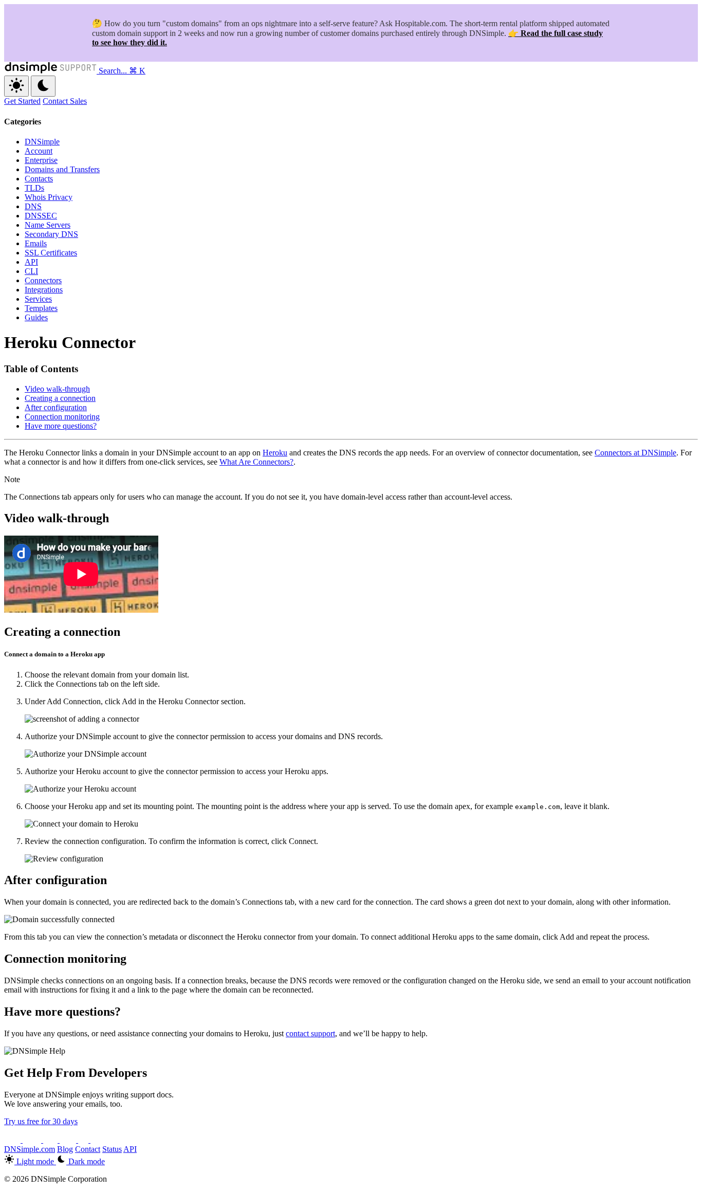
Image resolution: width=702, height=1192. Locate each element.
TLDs (34, 188)
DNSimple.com (29, 1149)
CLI (31, 271)
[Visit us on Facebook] (84, 1139)
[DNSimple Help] (51, 70)
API (31, 262)
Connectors (43, 280)
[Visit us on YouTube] (33, 1139)
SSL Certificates (51, 252)
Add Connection (74, 701)
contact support (310, 1033)
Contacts (39, 178)
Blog (65, 1149)
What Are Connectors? (256, 461)
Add (129, 701)
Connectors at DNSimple (635, 452)
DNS (33, 206)
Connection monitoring (62, 416)
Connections (39, 496)
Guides (36, 317)
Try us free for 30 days (41, 1121)
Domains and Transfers (62, 169)
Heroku (275, 452)
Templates (41, 308)
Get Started (22, 101)
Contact (87, 1149)
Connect (302, 841)
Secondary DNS (51, 234)
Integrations (44, 289)
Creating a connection (60, 398)
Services (38, 299)
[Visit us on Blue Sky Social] (69, 1139)
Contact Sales (65, 101)
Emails (36, 243)
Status (112, 1149)
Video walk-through (57, 388)
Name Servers (47, 225)
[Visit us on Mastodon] (97, 1139)
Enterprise (41, 160)
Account (38, 150)
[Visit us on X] (13, 1139)
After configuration (56, 407)
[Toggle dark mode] (43, 86)
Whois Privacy (48, 197)
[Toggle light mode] (16, 86)
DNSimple (42, 141)
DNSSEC (41, 215)
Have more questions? (61, 425)
